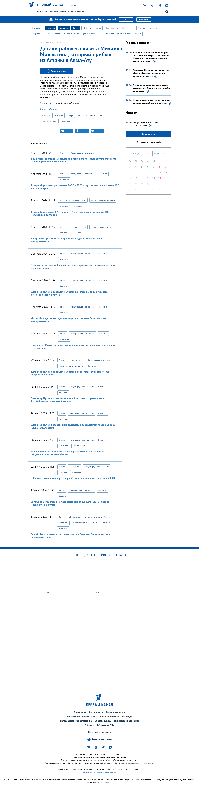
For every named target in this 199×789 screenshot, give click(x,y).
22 (159, 178)
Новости (42, 11)
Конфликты (63, 522)
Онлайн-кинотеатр (116, 712)
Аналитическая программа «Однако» (115, 34)
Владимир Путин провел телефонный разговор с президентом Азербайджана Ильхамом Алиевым (67, 400)
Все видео (127, 716)
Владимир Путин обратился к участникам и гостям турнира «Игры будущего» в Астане (70, 373)
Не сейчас (143, 19)
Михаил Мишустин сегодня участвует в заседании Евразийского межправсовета (68, 320)
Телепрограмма (57, 11)
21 (153, 178)
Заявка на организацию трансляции (99, 772)
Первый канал (51, 5)
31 (153, 160)
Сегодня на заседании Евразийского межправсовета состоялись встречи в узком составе (73, 266)
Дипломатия (75, 466)
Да (126, 19)
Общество (87, 28)
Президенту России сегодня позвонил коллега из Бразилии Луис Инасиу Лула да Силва (73, 346)
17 (129, 178)
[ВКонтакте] (66, 131)
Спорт (47, 34)
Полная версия (76, 11)
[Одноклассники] (82, 131)
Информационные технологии (100, 360)
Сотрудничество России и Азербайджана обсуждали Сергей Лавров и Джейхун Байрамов (70, 503)
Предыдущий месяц (128, 153)
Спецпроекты (96, 712)
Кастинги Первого (109, 716)
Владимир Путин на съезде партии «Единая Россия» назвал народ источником (151, 73)
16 (165, 172)
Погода (57, 34)
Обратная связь (103, 720)
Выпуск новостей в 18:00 (146, 124)
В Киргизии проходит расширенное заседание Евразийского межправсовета (66, 240)
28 (135, 160)
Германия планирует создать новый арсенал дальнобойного (151, 101)
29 (141, 160)
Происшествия (111, 28)
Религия (141, 28)
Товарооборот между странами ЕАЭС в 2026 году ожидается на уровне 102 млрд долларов (75, 187)
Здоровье (36, 34)
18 (135, 178)
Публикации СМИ (105, 725)
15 (159, 172)
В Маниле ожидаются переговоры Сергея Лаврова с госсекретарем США (73, 478)
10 (129, 172)
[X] (97, 131)
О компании (80, 712)
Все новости (37, 28)
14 (153, 172)
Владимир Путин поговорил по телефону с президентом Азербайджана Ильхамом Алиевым (73, 426)
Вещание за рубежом (102, 739)
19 (141, 178)
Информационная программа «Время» (80, 34)
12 (141, 172)
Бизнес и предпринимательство (73, 200)
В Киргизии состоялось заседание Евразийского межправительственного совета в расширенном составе (73, 160)
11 (135, 172)
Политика (51, 28)
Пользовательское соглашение (76, 720)
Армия (98, 28)
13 (147, 172)
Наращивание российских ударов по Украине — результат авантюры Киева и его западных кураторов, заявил (151, 57)
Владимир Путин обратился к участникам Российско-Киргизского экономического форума (69, 293)
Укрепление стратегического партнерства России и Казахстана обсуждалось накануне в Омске (67, 453)
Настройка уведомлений (99, 732)
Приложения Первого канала (82, 716)
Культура (153, 28)
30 (147, 160)
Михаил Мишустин (49, 121)
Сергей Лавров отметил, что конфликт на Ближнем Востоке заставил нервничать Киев (71, 536)
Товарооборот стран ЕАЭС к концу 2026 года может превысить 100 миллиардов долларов (70, 213)
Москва (138, 34)
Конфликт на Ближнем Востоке (97, 517)
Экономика (63, 28)
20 (147, 178)
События (89, 725)
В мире (76, 28)
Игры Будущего (76, 360)
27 (129, 160)
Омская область (79, 446)
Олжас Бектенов (68, 121)
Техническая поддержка (126, 720)
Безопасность (127, 28)
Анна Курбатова (48, 108)
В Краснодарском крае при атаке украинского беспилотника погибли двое (151, 88)
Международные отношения (90, 115)
